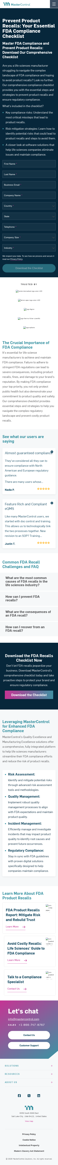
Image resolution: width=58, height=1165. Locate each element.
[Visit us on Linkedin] (38, 1095)
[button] (29, 471)
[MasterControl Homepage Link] (17, 4)
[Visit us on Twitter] (29, 1095)
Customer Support (29, 1045)
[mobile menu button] (54, 4)
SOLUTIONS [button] (12, 1065)
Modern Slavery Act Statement (29, 1150)
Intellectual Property (29, 1145)
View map (29, 1121)
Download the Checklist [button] (29, 268)
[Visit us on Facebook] (19, 1095)
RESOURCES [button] (12, 1074)
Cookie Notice (29, 1139)
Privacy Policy (16, 259)
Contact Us (29, 1035)
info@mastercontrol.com (23, 1019)
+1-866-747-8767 (32, 1025)
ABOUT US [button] (11, 1082)
